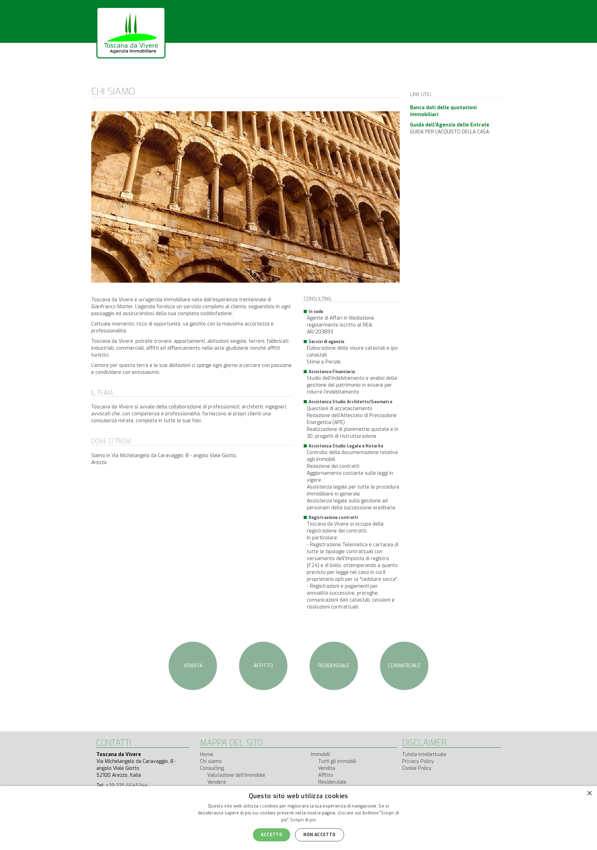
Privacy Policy (418, 761)
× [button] (589, 793)
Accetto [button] (271, 835)
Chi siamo (123, 79)
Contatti (371, 79)
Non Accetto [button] (319, 835)
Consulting (167, 79)
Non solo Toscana (262, 79)
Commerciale (404, 665)
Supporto (411, 79)
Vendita (192, 665)
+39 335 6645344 (127, 785)
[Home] (130, 32)
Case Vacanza (324, 79)
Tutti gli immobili (337, 761)
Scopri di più (303, 820)
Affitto (263, 665)
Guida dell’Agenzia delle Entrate (449, 125)
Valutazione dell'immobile (236, 775)
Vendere (216, 782)
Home (206, 754)
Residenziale (333, 665)
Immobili (209, 79)
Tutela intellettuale (424, 754)
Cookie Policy (417, 768)
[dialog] (298, 818)
